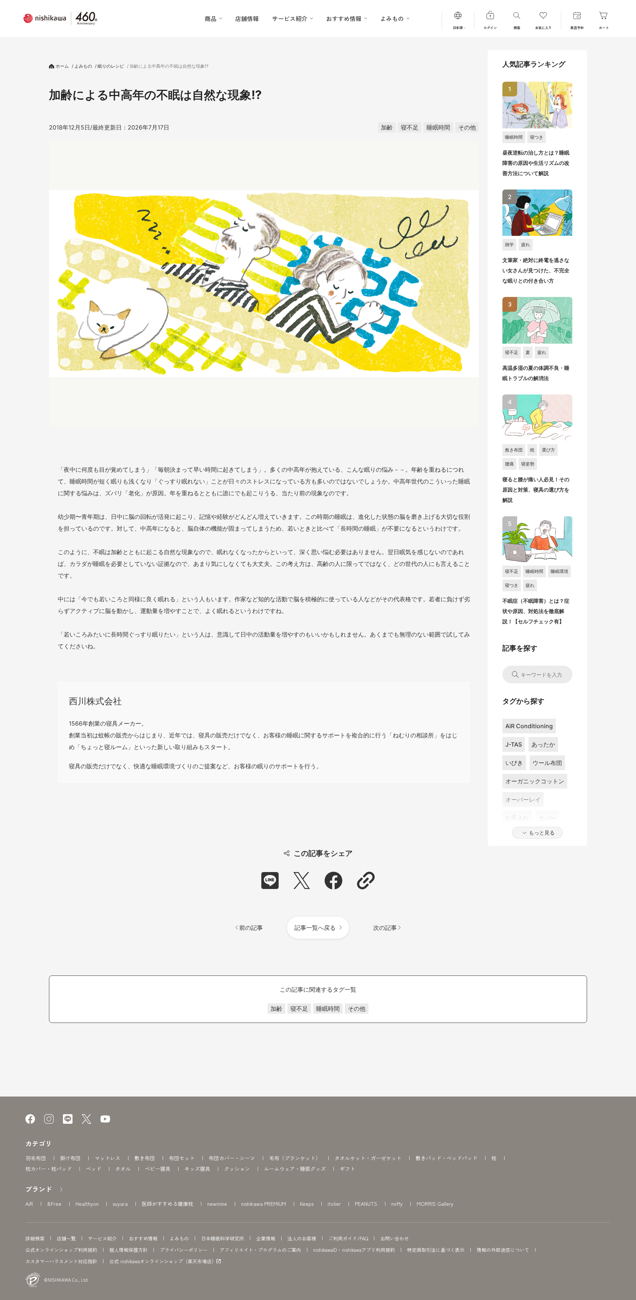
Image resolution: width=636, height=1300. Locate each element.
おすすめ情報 (143, 1238)
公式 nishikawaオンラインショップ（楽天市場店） (162, 1261)
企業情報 (265, 1238)
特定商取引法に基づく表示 (435, 1249)
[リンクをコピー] (365, 880)
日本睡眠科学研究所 (222, 1238)
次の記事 (385, 927)
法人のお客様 (301, 1238)
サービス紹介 (102, 1238)
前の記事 (250, 927)
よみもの (179, 1238)
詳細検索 (35, 1238)
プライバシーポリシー (184, 1249)
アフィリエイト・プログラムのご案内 (260, 1249)
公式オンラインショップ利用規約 (61, 1249)
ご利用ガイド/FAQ (348, 1238)
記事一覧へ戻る (315, 927)
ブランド (38, 1189)
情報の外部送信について (503, 1249)
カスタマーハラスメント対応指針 (61, 1261)
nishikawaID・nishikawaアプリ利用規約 (354, 1249)
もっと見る (542, 832)
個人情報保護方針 (128, 1249)
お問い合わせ (394, 1238)
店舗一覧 (66, 1238)
